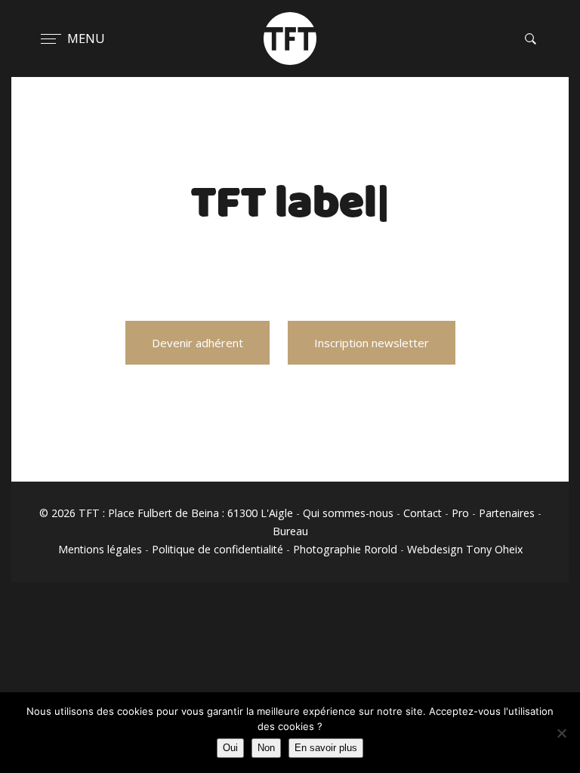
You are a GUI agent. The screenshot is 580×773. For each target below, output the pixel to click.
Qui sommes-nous (348, 513)
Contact (422, 513)
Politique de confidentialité (217, 549)
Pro (460, 513)
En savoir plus (326, 747)
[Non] (561, 733)
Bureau (290, 531)
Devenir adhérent (197, 342)
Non (266, 747)
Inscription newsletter (371, 342)
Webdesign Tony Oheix (465, 549)
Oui (230, 747)
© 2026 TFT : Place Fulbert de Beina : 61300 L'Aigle (166, 513)
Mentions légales (100, 549)
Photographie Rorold (345, 549)
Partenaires (507, 513)
